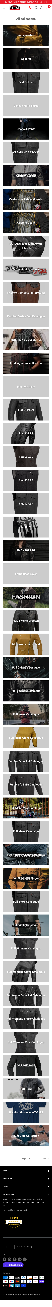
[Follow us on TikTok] (25, 1259)
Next (44, 1159)
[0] (47, 7)
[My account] (41, 7)
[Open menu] (4, 8)
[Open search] (36, 7)
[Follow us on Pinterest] (14, 1259)
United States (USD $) (24, 1247)
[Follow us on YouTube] (20, 1259)
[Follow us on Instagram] (9, 1259)
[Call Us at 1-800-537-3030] (31, 8)
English (6, 1247)
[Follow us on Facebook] (4, 1259)
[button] (47, 7)
